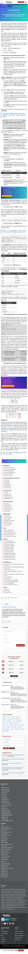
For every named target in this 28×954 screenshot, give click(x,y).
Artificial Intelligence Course (7, 820)
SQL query (10, 426)
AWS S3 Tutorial (4, 842)
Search (5, 748)
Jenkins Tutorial (4, 871)
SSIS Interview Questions (9, 547)
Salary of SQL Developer (8, 531)
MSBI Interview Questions (9, 550)
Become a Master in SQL (8, 530)
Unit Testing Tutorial (5, 863)
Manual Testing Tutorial (6, 849)
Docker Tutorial (4, 876)
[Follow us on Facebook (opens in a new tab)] (7, 923)
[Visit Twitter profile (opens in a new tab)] (6, 622)
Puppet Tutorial (4, 866)
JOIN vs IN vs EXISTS (8, 517)
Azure (9, 716)
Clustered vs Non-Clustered (9, 520)
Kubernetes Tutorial (5, 852)
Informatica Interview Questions (10, 554)
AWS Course (4, 806)
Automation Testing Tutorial (7, 847)
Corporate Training (19, 931)
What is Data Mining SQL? (9, 470)
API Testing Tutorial (5, 864)
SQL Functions (7, 480)
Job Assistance (4, 933)
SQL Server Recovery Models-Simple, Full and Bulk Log (13, 759)
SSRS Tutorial (4, 840)
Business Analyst (11, 718)
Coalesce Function (7, 487)
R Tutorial (3, 861)
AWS (20, 718)
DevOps (3, 720)
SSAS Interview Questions (9, 544)
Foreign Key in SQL (7, 494)
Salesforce (4, 716)
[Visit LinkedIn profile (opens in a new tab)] (10, 622)
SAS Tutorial (6, 589)
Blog (2, 935)
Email (16, 597)
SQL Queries (6, 503)
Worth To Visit (16, 722)
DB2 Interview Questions (8, 551)
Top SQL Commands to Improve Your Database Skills (13, 773)
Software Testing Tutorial (6, 828)
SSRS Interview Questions (9, 548)
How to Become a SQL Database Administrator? (12, 763)
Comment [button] (23, 18)
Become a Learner (19, 933)
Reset (12, 748)
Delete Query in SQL (8, 508)
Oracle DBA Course (5, 801)
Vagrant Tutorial (4, 875)
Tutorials (3, 937)
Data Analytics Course (6, 812)
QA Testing (18, 716)
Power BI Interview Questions (11, 900)
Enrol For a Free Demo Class (8, 385)
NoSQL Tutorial (7, 590)
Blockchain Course (5, 799)
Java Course (4, 794)
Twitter (5, 597)
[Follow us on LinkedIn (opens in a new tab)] (10, 923)
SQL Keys (6, 492)
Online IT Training (5, 731)
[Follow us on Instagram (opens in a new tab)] (13, 923)
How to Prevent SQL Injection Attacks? (11, 580)
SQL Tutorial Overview (14, 461)
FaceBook (2, 597)
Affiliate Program (18, 937)
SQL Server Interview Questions (10, 542)
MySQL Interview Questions (9, 545)
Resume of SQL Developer (9, 534)
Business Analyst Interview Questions (7, 889)
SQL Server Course (5, 789)
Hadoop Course (4, 808)
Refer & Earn (17, 939)
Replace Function (7, 486)
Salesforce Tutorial (5, 827)
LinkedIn (9, 597)
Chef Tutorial (3, 870)
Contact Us (3, 939)
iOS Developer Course (5, 802)
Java (13, 720)
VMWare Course (4, 817)
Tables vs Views (7, 525)
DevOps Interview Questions (20, 889)
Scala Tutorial (4, 854)
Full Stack (12, 716)
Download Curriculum (7, 195)
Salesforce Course (5, 787)
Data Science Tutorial (5, 835)
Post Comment (20, 645)
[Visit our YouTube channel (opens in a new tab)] (5, 923)
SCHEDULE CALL (16, 6)
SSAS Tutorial (4, 845)
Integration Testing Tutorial (6, 868)
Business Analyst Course (6, 805)
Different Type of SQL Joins (9, 569)
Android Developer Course (6, 815)
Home (9, 12)
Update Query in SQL (8, 505)
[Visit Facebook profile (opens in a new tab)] (3, 622)
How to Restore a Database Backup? (11, 581)
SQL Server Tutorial (7, 592)
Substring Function (7, 484)
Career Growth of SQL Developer (10, 533)
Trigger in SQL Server (8, 576)
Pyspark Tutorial (4, 859)
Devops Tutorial (4, 833)
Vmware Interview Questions (21, 895)
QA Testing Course (5, 791)
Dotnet (3, 722)
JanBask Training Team (14, 18)
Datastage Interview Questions (10, 553)
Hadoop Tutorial (4, 838)
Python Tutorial (4, 857)
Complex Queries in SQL (8, 509)
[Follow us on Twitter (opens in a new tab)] (2, 923)
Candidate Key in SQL (8, 498)
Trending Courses (5, 931)
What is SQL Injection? (8, 475)
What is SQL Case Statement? (9, 472)
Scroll (26, 945)
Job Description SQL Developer (10, 536)
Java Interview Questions (13, 894)
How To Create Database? (9, 583)
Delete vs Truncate (7, 522)
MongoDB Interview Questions (10, 557)
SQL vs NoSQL (7, 516)
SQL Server (18, 12)
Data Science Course (5, 810)
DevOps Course (4, 792)
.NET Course (4, 796)
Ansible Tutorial (4, 873)
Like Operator (6, 483)
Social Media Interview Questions (11, 904)
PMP (7, 722)
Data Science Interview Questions (7, 897)
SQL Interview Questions (8, 540)
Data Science (9, 720)
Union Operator (7, 481)
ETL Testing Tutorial (5, 856)
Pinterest (12, 597)
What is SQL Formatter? (8, 473)
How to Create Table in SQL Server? (11, 584)
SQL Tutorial (3, 830)
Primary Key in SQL (7, 495)
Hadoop (16, 718)
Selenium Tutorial (4, 851)
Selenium (10, 722)
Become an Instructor (19, 935)
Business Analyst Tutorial (6, 832)
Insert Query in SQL (7, 506)
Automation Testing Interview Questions (13, 907)
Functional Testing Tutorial (6, 844)
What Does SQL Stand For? (9, 467)
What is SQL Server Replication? (10, 469)
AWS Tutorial (3, 837)
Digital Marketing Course (6, 813)
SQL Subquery (7, 511)
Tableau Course (4, 818)
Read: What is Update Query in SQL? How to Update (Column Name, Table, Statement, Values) (14, 115)
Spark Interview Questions (10, 895)
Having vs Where (7, 519)
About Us (3, 941)
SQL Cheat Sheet (7, 578)
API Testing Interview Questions (11, 899)
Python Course (4, 797)
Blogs (13, 12)
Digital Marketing (19, 720)
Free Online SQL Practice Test (9, 559)
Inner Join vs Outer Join (8, 523)
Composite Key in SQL (8, 497)
